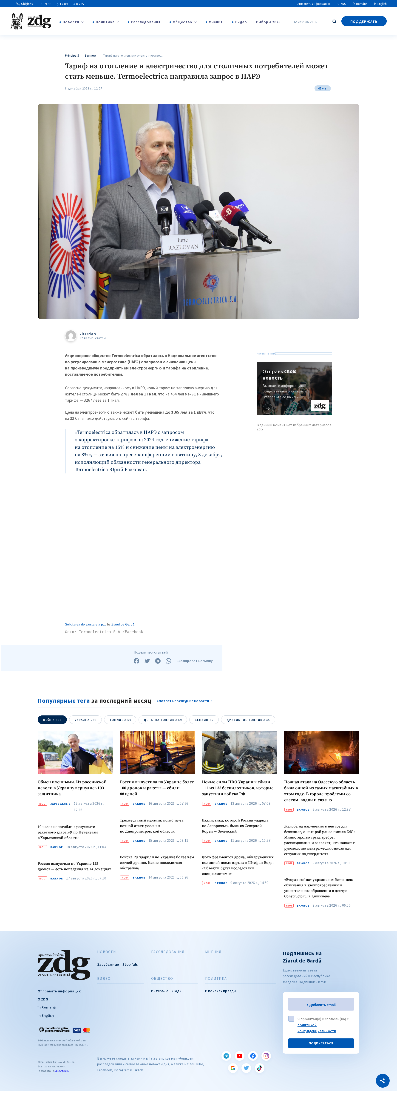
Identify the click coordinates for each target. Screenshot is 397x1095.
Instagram (266, 1056)
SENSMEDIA (61, 1070)
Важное (90, 55)
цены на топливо (163, 720)
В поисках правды (220, 990)
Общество (182, 22)
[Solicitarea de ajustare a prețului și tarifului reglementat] (143, 550)
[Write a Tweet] (147, 661)
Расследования (145, 22)
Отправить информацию (314, 4)
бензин (204, 720)
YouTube (239, 1056)
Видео (241, 22)
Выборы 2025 (268, 22)
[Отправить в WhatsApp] (168, 661)
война (52, 720)
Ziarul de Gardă (122, 624)
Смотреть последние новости (183, 701)
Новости (71, 22)
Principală (72, 55)
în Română (360, 4)
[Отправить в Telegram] (158, 661)
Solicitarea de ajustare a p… (85, 624)
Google (233, 1068)
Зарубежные (60, 803)
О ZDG (341, 4)
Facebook (253, 1056)
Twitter (246, 1068)
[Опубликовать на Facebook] (136, 661)
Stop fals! (130, 964)
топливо (120, 720)
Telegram (226, 1056)
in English (380, 4)
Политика (105, 22)
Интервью (159, 990)
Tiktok (259, 1068)
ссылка (268, 408)
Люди (177, 990)
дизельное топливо (248, 720)
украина (86, 720)
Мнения (216, 22)
